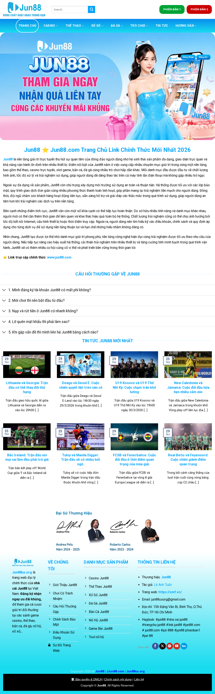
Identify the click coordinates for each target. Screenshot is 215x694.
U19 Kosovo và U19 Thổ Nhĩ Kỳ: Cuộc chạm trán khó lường (134, 387)
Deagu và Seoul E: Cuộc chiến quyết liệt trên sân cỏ (80, 385)
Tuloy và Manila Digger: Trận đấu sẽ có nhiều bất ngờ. (80, 459)
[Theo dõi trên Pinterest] (169, 646)
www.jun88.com (59, 257)
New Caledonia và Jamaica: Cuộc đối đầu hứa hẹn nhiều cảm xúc (188, 387)
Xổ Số (95, 26)
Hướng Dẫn (185, 26)
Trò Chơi (137, 26)
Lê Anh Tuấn (163, 585)
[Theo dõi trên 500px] (184, 646)
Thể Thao (73, 26)
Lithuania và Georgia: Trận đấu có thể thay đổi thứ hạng (27, 387)
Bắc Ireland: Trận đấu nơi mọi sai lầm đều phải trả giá (27, 457)
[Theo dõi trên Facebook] (155, 646)
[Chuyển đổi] (4, 290)
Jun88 (8, 159)
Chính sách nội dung (118, 679)
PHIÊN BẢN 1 (172, 9)
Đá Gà (115, 26)
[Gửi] (91, 9)
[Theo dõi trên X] (162, 646)
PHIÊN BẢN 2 (199, 9)
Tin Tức (162, 26)
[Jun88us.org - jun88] (24, 9)
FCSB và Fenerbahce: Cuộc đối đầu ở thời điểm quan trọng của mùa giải (134, 459)
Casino (49, 26)
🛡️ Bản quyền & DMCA (86, 679)
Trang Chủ (27, 26)
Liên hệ (139, 679)
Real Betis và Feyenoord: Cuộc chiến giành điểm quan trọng (188, 459)
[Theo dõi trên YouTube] (176, 646)
